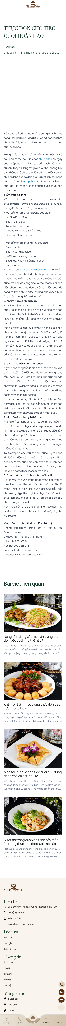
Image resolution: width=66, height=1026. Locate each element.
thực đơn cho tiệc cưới (33, 269)
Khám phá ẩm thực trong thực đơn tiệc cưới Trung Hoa (32, 706)
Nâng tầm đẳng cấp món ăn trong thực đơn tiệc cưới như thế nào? (32, 638)
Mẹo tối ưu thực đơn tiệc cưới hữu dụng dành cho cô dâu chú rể (33, 774)
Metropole (27, 181)
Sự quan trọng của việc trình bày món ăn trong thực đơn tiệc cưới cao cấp (31, 842)
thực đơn (44, 159)
